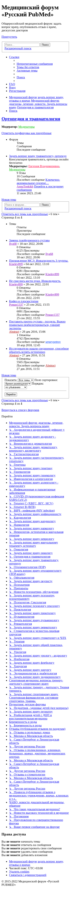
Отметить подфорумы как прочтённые (26, 133)
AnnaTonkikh (25, 186)
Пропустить (9, 36)
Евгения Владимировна (43, 166)
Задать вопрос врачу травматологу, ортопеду (38, 156)
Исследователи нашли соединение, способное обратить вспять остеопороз (39, 350)
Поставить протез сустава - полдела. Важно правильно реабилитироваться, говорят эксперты (37, 325)
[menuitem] (35, 63)
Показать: (11, 380)
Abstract (14, 331)
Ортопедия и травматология (31, 118)
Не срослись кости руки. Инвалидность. (35, 281)
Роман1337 (16, 304)
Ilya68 (13, 243)
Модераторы (26, 126)
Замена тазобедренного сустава (29, 240)
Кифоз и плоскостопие (23, 301)
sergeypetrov (53, 341)
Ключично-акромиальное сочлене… (38, 181)
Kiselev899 (16, 264)
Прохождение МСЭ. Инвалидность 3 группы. (38, 260)
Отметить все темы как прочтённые (25, 214)
